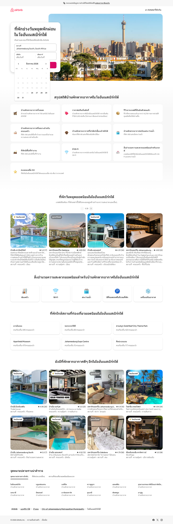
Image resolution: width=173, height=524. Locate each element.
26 (32, 93)
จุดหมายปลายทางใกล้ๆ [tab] (19, 476)
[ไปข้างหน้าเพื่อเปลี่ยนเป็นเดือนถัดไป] (46, 64)
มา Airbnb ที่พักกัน (153, 10)
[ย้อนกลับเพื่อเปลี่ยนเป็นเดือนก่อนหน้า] (18, 64)
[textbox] (25, 57)
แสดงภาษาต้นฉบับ (102, 3)
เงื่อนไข (44, 520)
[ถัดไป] (91, 208)
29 (46, 93)
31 (23, 98)
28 (41, 93)
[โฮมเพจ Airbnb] (16, 10)
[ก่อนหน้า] (82, 208)
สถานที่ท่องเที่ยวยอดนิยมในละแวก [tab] (61, 476)
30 (18, 98)
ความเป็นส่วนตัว (33, 520)
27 (37, 93)
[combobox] (35, 48)
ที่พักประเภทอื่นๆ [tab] (38, 476)
